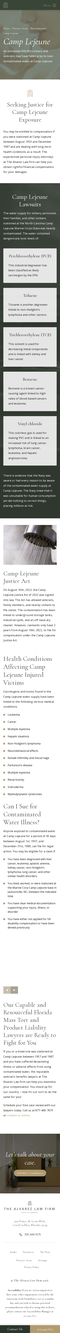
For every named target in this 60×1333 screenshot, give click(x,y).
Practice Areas (20, 28)
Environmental (38, 28)
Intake (13, 1252)
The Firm (45, 1252)
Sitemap (42, 1260)
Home (6, 28)
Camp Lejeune (10, 33)
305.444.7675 (30, 1315)
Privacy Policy (31, 1267)
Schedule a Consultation (30, 1173)
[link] (30, 1234)
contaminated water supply (30, 485)
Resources (28, 1252)
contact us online (18, 1115)
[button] (54, 5)
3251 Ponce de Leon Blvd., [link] (30, 1223)
